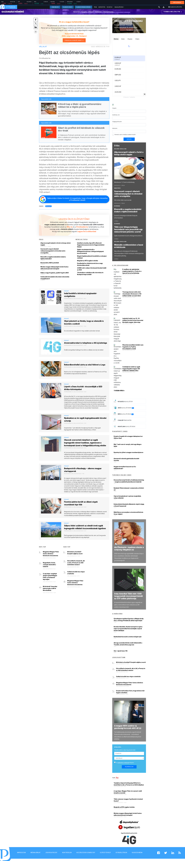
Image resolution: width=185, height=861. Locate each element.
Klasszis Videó (67, 7)
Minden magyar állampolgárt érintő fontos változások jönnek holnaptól (54, 268)
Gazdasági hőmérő (13, 11)
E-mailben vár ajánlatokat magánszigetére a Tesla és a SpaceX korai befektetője (131, 271)
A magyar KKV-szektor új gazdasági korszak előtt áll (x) (127, 727)
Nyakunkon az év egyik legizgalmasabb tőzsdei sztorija (85, 419)
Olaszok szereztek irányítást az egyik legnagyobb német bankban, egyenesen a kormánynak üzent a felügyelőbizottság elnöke (85, 443)
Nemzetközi (117, 188)
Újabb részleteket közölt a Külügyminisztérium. (128, 235)
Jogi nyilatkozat (51, 852)
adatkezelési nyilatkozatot (123, 762)
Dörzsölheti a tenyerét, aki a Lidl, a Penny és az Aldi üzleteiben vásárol (76, 562)
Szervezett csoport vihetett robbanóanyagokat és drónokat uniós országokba (52, 251)
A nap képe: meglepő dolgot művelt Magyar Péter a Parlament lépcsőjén (50, 576)
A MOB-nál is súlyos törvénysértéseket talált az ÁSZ (91, 269)
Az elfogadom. (125, 762)
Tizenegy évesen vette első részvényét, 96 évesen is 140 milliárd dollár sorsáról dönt (131, 294)
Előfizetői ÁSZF (105, 852)
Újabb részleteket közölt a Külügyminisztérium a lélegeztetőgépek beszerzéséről (90, 251)
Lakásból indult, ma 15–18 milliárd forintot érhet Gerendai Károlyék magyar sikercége (132, 320)
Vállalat (43, 47)
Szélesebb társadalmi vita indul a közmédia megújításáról (54, 277)
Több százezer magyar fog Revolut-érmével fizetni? (128, 800)
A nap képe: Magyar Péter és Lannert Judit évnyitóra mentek (128, 792)
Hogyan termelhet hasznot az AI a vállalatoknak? (125, 467)
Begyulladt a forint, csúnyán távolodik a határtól (49, 564)
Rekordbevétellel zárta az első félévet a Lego (84, 365)
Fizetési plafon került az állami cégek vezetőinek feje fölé (81, 503)
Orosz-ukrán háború (128, 21)
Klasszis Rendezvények (83, 7)
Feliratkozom (129, 766)
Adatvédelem (67, 852)
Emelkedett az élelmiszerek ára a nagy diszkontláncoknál (90, 264)
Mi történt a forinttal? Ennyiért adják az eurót (74, 552)
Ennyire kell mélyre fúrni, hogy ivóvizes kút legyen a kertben (130, 691)
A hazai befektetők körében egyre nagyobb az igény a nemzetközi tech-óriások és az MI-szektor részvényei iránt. (128, 605)
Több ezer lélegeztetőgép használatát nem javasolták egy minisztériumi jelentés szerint (128, 229)
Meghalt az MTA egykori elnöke (87, 260)
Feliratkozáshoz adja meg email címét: (125, 750)
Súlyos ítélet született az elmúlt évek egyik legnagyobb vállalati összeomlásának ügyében (85, 527)
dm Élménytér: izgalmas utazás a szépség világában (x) (129, 548)
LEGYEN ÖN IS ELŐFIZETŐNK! (74, 219)
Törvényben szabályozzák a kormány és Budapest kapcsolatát (90, 273)
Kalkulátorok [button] (119, 7)
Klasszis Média (137, 852)
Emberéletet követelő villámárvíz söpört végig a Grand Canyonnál (129, 505)
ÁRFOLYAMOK (177, 2)
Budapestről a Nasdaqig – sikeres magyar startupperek (83, 469)
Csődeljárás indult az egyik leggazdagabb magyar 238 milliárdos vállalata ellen (131, 368)
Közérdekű (117, 206)
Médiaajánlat (36, 852)
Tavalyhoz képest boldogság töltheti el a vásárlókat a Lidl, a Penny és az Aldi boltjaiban (129, 784)
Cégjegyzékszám (117, 121)
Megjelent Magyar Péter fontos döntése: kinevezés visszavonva (51, 553)
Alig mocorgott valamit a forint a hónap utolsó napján (55, 244)
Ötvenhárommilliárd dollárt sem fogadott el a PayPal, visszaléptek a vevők (132, 347)
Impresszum (21, 852)
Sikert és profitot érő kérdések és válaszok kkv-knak (81, 129)
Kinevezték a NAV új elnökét (49, 263)
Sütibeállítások (121, 852)
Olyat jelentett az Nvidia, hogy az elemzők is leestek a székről (84, 322)
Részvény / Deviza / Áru (120, 148)
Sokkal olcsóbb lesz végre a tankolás (76, 572)
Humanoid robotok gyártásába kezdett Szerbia (126, 459)
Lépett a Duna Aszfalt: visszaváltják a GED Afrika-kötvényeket (83, 388)
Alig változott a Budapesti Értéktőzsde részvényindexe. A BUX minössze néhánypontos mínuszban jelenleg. (129, 253)
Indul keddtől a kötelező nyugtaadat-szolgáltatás (80, 294)
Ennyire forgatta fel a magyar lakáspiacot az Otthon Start (128, 437)
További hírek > (119, 390)
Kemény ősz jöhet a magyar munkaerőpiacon (128, 452)
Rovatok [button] (109, 7)
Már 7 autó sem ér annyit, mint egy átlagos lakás (127, 445)
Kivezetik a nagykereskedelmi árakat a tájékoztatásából (53, 258)
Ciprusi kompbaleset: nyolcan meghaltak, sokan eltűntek (127, 497)
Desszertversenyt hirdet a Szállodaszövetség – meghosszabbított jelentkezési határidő (129, 481)
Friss (95, 7)
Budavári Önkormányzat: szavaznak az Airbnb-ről (129, 489)
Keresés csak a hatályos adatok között (125, 134)
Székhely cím (116, 115)
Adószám (114, 128)
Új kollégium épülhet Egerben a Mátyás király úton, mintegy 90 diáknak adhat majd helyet (128, 619)
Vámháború (55, 7)
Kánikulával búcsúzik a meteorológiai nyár (128, 636)
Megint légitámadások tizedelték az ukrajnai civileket (91, 257)
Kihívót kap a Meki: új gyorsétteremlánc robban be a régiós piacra (79, 105)
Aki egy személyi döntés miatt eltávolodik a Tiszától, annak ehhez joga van (128, 644)
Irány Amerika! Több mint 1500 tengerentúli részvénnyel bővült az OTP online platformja (128, 596)
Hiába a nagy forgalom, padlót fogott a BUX (54, 273)
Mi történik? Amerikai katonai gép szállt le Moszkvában (50, 588)
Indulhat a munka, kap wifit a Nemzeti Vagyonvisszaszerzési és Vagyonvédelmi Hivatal (90, 245)
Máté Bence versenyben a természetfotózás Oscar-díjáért (128, 513)
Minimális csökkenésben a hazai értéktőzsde (128, 246)
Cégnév (114, 108)
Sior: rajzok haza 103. (121, 651)
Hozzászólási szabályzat (85, 852)
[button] (163, 7)
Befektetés (101, 7)
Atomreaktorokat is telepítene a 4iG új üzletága (85, 343)
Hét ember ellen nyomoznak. (123, 200)
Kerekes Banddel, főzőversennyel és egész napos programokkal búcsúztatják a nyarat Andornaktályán (128, 628)
